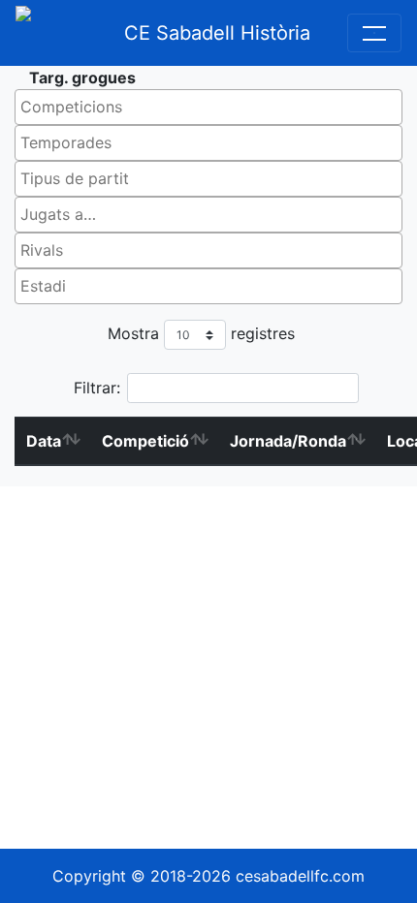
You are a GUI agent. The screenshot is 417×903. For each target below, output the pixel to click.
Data (43, 441)
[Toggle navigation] (374, 33)
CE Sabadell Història (217, 33)
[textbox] (213, 106)
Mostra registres (201, 333)
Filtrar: (97, 387)
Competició (145, 441)
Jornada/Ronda (288, 441)
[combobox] (208, 107)
